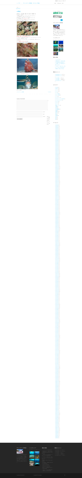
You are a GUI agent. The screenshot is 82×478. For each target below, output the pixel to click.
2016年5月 (57, 282)
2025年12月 (57, 135)
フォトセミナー (58, 97)
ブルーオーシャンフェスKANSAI (60, 98)
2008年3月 (57, 408)
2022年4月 (57, 191)
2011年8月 (57, 355)
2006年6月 (57, 435)
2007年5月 (57, 421)
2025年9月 (57, 139)
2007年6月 (57, 419)
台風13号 (43, 464)
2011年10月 (57, 353)
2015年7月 (57, 295)
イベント (57, 89)
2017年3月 (57, 269)
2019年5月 (57, 236)
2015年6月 (57, 296)
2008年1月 (57, 410)
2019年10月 (57, 230)
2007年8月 (57, 417)
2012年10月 (57, 337)
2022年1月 (57, 195)
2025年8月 (57, 140)
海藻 (56, 114)
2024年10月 (57, 153)
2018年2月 (57, 255)
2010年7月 (57, 372)
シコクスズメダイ (58, 59)
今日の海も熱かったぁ (59, 74)
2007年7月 (57, 418)
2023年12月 (57, 166)
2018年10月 (57, 245)
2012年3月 (57, 346)
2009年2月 (57, 394)
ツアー (56, 96)
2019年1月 (57, 241)
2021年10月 (57, 199)
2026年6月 (57, 127)
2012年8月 (57, 340)
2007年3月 (57, 423)
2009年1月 (57, 395)
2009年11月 (57, 382)
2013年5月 (57, 328)
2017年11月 (57, 259)
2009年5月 (57, 390)
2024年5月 (57, 159)
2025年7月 (57, 141)
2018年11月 (57, 244)
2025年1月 (57, 149)
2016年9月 (57, 277)
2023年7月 (57, 172)
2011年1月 (57, 364)
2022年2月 (57, 194)
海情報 (56, 111)
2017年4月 (57, 268)
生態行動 (57, 115)
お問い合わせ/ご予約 (60, 0)
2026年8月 (57, 125)
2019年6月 (57, 235)
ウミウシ (57, 91)
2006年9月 (57, 431)
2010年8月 (57, 371)
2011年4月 (57, 360)
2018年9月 (57, 246)
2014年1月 (57, 318)
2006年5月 (57, 436)
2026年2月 (57, 132)
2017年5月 (57, 267)
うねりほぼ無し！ (58, 79)
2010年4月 (57, 376)
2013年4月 (57, 330)
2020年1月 (57, 226)
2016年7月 (57, 280)
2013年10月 (57, 322)
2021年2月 (57, 209)
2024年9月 (57, 154)
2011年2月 (57, 363)
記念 (56, 116)
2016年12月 (57, 273)
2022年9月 (57, 185)
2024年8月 (57, 155)
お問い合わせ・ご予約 (60, 3)
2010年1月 (57, 380)
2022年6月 (57, 189)
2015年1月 (57, 303)
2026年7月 (57, 126)
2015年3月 (57, 300)
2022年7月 (57, 187)
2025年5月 (57, 144)
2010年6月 (57, 373)
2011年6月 (57, 358)
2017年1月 (57, 272)
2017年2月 (57, 271)
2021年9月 (57, 200)
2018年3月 (57, 254)
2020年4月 (57, 222)
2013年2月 (57, 332)
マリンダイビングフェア (59, 100)
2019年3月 (57, 239)
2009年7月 (57, 387)
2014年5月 (57, 313)
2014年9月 (57, 308)
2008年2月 (57, 409)
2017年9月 (57, 262)
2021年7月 (57, 203)
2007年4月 (57, 422)
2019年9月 (57, 231)
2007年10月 (57, 414)
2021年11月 (57, 198)
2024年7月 (57, 157)
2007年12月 (57, 412)
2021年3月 (57, 208)
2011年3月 (57, 362)
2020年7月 (57, 218)
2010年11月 (57, 367)
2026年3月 (57, 131)
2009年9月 (57, 385)
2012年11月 (57, 336)
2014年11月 (57, 305)
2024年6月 (57, 158)
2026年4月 (57, 130)
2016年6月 (57, 281)
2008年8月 (57, 401)
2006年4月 (57, 437)
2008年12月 (57, 396)
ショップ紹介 (57, 93)
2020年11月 (57, 213)
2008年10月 (57, 399)
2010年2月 (57, 378)
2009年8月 (57, 386)
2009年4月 (57, 391)
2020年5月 (57, 221)
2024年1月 (57, 164)
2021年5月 (57, 205)
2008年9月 (57, 400)
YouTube (57, 87)
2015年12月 (57, 289)
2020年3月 (57, 223)
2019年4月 (57, 237)
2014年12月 (57, 304)
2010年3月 (57, 377)
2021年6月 (57, 204)
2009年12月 (57, 381)
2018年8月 (57, 248)
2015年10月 (57, 291)
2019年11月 (57, 228)
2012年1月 (57, 349)
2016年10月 (57, 276)
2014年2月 (57, 317)
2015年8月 (57, 294)
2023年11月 (57, 167)
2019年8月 (57, 232)
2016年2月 (57, 286)
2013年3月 (57, 331)
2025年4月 (57, 145)
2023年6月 (57, 173)
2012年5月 (57, 344)
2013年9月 (57, 323)
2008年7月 (57, 403)
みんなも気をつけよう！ (59, 80)
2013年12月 (57, 319)
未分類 (56, 107)
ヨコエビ (57, 102)
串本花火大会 (44, 466)
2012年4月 (57, 345)
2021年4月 (57, 207)
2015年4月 (57, 299)
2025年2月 (57, 148)
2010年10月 (57, 368)
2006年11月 (57, 428)
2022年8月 (57, 186)
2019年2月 (57, 240)
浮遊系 (56, 110)
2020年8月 (57, 217)
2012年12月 (57, 335)
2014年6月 (57, 312)
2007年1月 (57, 426)
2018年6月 (57, 250)
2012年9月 (57, 339)
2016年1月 (57, 287)
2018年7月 (57, 249)
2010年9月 (57, 369)
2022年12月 (57, 181)
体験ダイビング (58, 105)
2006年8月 (57, 432)
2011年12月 (57, 350)
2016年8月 (57, 278)
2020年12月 (57, 212)
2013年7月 (57, 326)
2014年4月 (57, 314)
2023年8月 (57, 171)
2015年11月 (57, 290)
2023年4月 (57, 176)
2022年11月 (57, 182)
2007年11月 (57, 413)
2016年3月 (57, 285)
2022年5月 (57, 190)
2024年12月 (57, 150)
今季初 (18, 11)
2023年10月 (57, 168)
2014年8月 (57, 309)
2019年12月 (57, 227)
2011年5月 (57, 359)
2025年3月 (57, 146)
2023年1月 (57, 180)
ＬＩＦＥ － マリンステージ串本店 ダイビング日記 (28, 3)
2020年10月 (57, 214)
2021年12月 (57, 196)
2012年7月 (57, 341)
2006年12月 (57, 427)
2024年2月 (57, 163)
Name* (44, 111)
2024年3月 (57, 162)
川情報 (56, 106)
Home (17, 7)
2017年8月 (57, 263)
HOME (55, 3)
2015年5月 (57, 298)
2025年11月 (57, 136)
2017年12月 (57, 258)
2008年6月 (57, 404)
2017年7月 (57, 264)
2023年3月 (57, 177)
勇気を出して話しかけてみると (60, 68)
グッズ (56, 92)
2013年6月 (57, 327)
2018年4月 (57, 253)
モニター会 (57, 101)
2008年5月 (57, 405)
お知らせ (57, 88)
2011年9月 (57, 354)
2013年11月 (57, 321)
